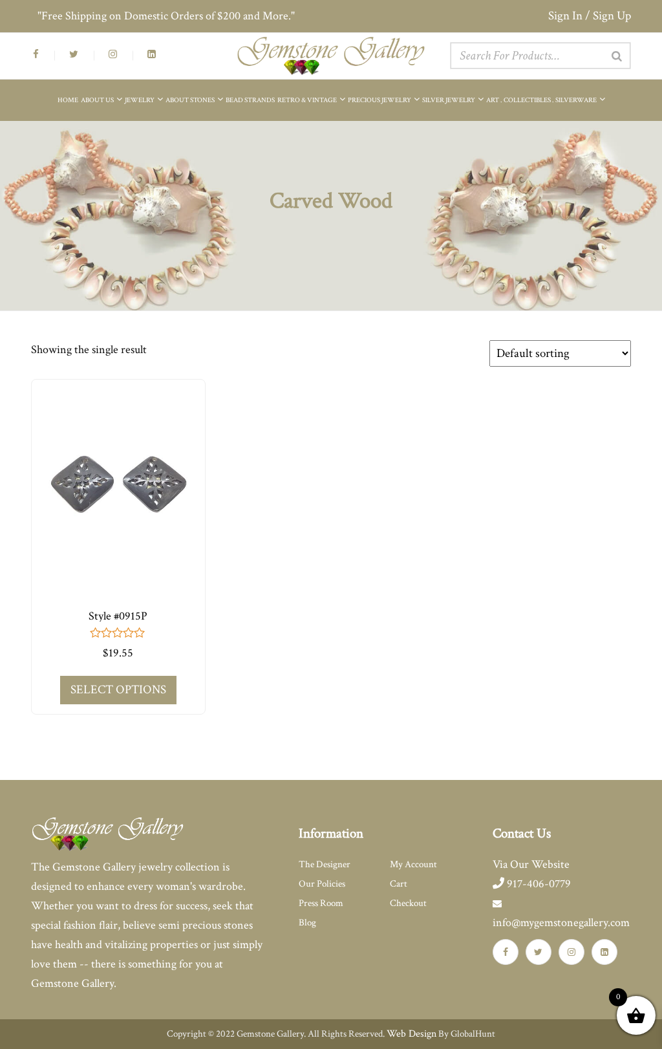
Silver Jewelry (449, 100)
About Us (98, 100)
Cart (398, 884)
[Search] (617, 56)
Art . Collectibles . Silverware (542, 100)
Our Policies (322, 884)
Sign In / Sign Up (589, 16)
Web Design (411, 1034)
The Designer (324, 864)
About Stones (191, 100)
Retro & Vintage (307, 100)
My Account (413, 864)
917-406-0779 (537, 883)
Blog (307, 922)
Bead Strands (250, 100)
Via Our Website (531, 864)
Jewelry (140, 100)
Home (68, 100)
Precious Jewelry (380, 100)
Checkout (408, 903)
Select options (118, 690)
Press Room (321, 903)
